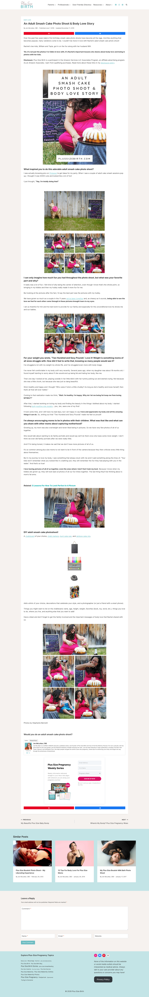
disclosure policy (107, 63)
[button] (59, 791)
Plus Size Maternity (27, 972)
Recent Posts (33, 740)
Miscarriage (31, 961)
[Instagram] (119, 4)
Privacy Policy (103, 979)
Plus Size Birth (25, 963)
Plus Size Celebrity (26, 969)
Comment (26, 909)
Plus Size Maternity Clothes (43, 972)
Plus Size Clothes (36, 969)
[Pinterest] (122, 4)
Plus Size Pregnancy (29, 977)
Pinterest (53, 173)
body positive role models (42, 406)
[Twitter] (29, 753)
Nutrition (37, 961)
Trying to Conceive (27, 980)
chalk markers (53, 536)
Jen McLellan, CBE (32, 28)
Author (26, 740)
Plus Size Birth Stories (29, 966)
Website (98, 936)
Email (61, 936)
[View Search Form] (126, 4)
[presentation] (32, 853)
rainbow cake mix (83, 536)
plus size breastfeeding (46, 966)
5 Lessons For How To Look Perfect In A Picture (54, 485)
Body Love (27, 20)
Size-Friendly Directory (82, 5)
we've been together (74, 298)
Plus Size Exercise (46, 969)
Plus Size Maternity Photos (30, 974)
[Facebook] (115, 4)
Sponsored (50, 977)
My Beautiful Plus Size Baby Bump (35, 821)
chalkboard (29, 536)
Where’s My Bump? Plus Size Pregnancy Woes (109, 821)
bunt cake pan (66, 536)
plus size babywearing (46, 961)
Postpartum (42, 977)
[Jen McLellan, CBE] (28, 746)
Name (25, 936)
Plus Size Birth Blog (36, 963)
